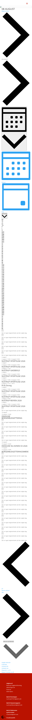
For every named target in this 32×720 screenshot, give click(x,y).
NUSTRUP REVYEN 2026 (12, 400)
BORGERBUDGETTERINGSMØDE (15, 451)
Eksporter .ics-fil (6, 670)
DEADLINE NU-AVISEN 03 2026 (14, 446)
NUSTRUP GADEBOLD (11, 370)
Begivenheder (5, 11)
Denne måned (5, 590)
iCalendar (4, 664)
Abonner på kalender (8, 641)
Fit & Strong (7, 385)
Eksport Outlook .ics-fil (8, 672)
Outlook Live (5, 668)
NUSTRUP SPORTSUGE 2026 (13, 361)
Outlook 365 (5, 666)
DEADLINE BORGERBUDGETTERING (12, 417)
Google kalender (6, 662)
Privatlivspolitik (10, 717)
